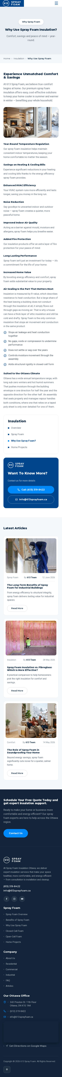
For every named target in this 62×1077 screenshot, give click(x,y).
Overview (16, 427)
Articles (9, 986)
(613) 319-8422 (11, 886)
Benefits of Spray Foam (17, 920)
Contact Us (15, 833)
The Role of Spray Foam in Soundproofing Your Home (23, 751)
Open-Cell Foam (14, 936)
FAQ (8, 980)
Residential (11, 963)
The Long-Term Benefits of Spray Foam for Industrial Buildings (27, 586)
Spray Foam (17, 434)
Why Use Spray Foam (16, 925)
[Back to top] (6, 1069)
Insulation (19, 58)
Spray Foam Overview (17, 914)
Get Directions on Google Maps (27, 1046)
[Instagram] (14, 899)
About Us (10, 958)
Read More (17, 608)
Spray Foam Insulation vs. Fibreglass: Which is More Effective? (29, 668)
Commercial (11, 969)
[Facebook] (6, 899)
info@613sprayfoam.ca (17, 890)
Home (6, 58)
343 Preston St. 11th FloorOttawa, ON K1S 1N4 (23, 1004)
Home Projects (19, 447)
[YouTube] (22, 899)
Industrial (10, 975)
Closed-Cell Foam (15, 931)
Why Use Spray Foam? (23, 440)
